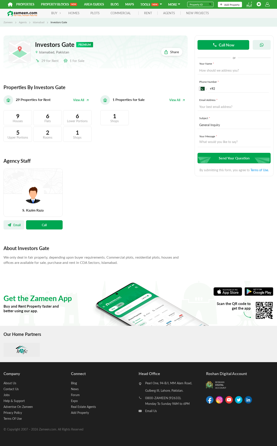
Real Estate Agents (83, 407)
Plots (95, 13)
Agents (23, 22)
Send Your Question (234, 158)
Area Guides (94, 4)
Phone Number (209, 81)
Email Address (208, 100)
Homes (73, 13)
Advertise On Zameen (18, 407)
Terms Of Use (13, 418)
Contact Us (11, 389)
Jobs (7, 395)
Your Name (206, 63)
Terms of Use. (260, 170)
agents (169, 13)
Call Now (226, 45)
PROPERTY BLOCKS (55, 4)
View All (78, 100)
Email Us (151, 411)
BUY (54, 13)
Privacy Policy (13, 413)
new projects (197, 13)
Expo (74, 401)
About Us (10, 383)
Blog (115, 4)
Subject (204, 118)
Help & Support (14, 401)
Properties (25, 4)
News (75, 389)
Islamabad (38, 22)
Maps (129, 4)
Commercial (121, 13)
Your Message (208, 136)
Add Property (232, 4)
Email (17, 225)
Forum (75, 395)
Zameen (8, 22)
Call (44, 225)
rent (148, 13)
